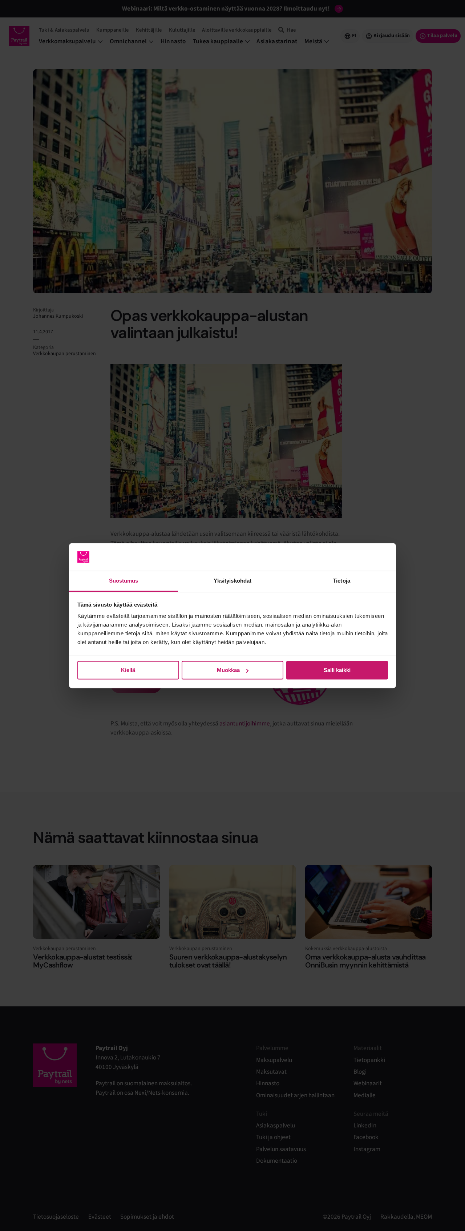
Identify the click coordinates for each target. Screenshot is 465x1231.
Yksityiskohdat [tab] (232, 581)
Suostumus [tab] (123, 581)
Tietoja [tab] (341, 581)
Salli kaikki (337, 670)
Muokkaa (228, 670)
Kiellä (128, 670)
